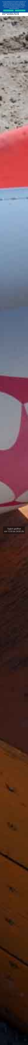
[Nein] (26, 6)
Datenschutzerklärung (20, 10)
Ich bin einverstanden (8, 10)
